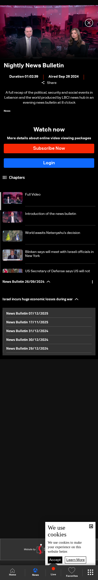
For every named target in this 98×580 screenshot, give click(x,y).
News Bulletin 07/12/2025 (27, 313)
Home (12, 574)
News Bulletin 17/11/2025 (27, 322)
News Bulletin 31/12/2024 (27, 331)
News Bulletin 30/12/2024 (27, 340)
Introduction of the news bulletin (50, 214)
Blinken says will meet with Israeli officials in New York (59, 254)
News (35, 575)
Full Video (32, 194)
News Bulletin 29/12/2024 (27, 348)
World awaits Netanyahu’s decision (52, 233)
